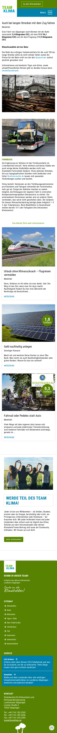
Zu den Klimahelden (32, 4)
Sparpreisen (41, 57)
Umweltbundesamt (10, 70)
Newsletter (8, 675)
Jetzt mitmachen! (13, 539)
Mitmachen (11, 614)
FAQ (8, 631)
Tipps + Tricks (12, 618)
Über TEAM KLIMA (14, 623)
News (9, 610)
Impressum (11, 635)
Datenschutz (11, 639)
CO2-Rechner (11, 627)
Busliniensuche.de (15, 176)
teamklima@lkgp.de (12, 720)
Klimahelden (11, 606)
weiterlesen (9, 296)
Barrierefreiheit (12, 644)
